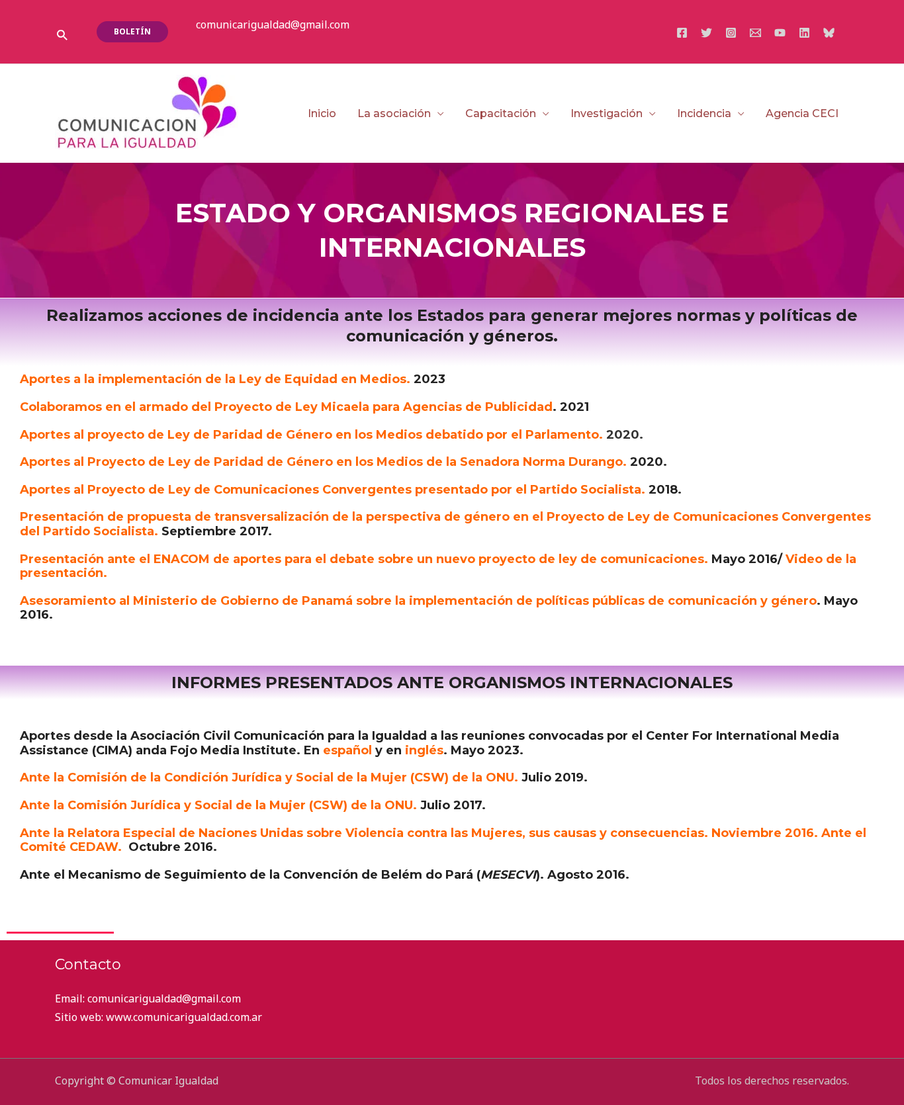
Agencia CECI (802, 113)
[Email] (755, 32)
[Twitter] (706, 32)
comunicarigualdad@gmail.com (272, 24)
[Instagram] (731, 32)
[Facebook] (682, 32)
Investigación (606, 113)
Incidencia (704, 113)
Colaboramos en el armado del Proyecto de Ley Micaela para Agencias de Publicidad (286, 407)
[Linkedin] (804, 32)
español (347, 750)
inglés (424, 750)
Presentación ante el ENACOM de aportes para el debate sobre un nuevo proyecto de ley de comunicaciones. (364, 559)
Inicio (322, 113)
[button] (62, 35)
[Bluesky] (829, 32)
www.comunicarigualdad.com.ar (184, 1017)
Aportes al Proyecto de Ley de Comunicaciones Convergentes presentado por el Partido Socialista (330, 489)
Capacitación (500, 113)
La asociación (394, 113)
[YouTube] (780, 32)
